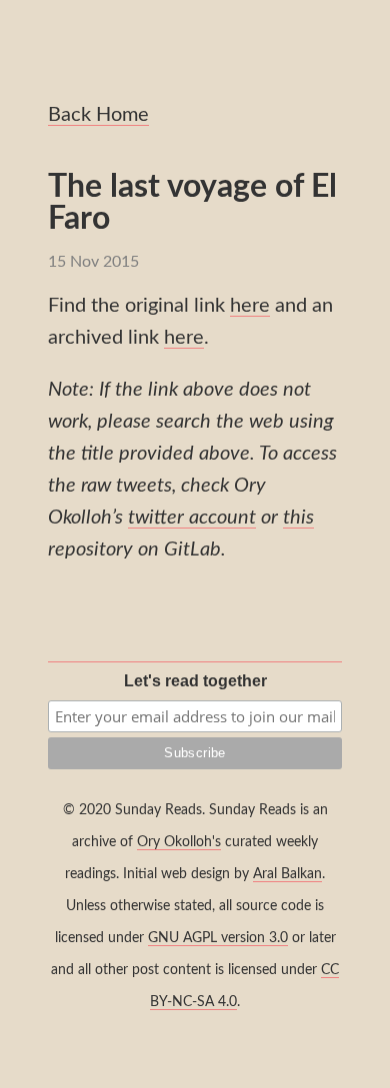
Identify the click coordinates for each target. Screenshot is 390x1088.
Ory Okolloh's (179, 841)
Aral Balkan (287, 873)
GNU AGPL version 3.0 (218, 937)
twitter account (192, 518)
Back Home (98, 115)
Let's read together (195, 680)
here (250, 306)
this (298, 518)
